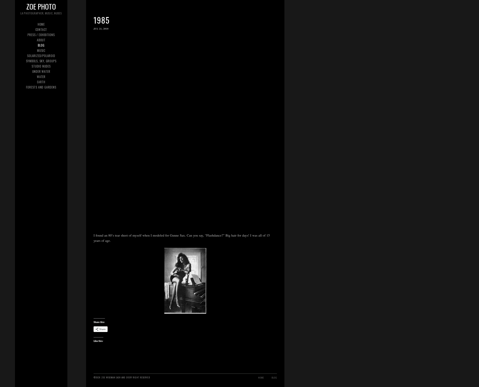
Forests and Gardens (41, 87)
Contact (41, 29)
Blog (41, 45)
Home (41, 24)
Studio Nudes (41, 66)
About (41, 40)
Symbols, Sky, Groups (41, 61)
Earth (41, 82)
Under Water (41, 71)
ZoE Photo (41, 6)
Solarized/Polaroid (41, 56)
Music (41, 50)
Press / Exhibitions (41, 35)
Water (41, 76)
